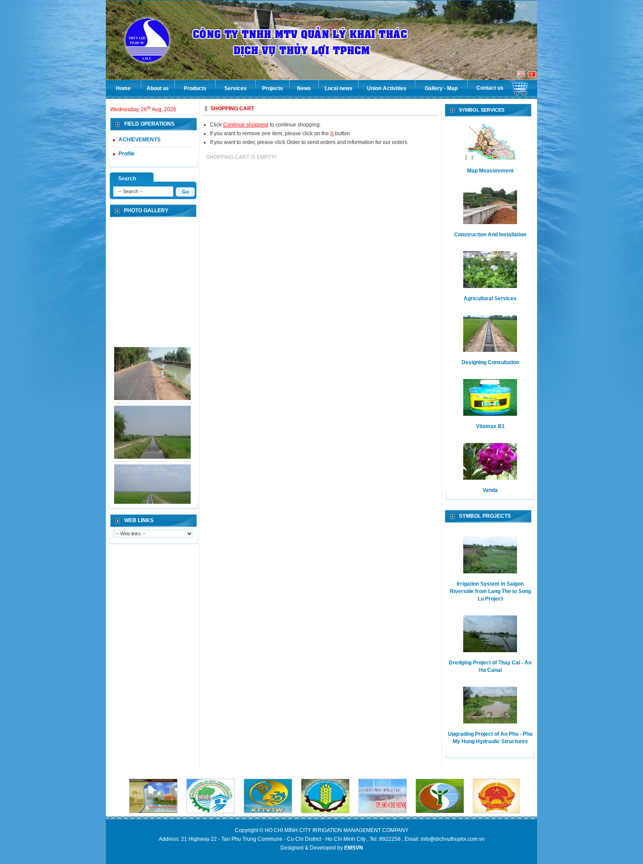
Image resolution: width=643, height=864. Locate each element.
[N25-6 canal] (152, 488)
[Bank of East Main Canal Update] (152, 371)
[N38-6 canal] (152, 430)
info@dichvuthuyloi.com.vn (453, 839)
